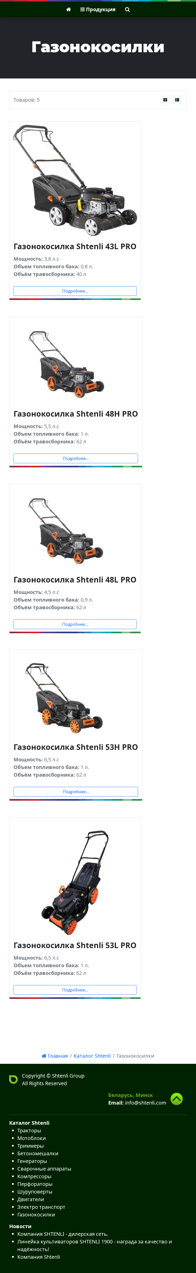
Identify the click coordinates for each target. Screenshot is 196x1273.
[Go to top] (176, 1099)
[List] (177, 100)
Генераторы (32, 1161)
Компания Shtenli (38, 1256)
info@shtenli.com (145, 1102)
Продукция (100, 9)
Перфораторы (35, 1184)
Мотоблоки (31, 1138)
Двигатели (30, 1199)
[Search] (127, 9)
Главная (57, 1055)
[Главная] (68, 9)
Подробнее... (75, 291)
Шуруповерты (35, 1191)
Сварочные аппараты (44, 1168)
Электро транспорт (41, 1206)
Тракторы (29, 1130)
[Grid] (165, 100)
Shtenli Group (68, 1075)
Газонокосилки (36, 1214)
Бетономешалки (37, 1153)
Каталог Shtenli (92, 1055)
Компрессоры (34, 1176)
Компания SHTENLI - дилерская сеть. (62, 1233)
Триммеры (30, 1145)
